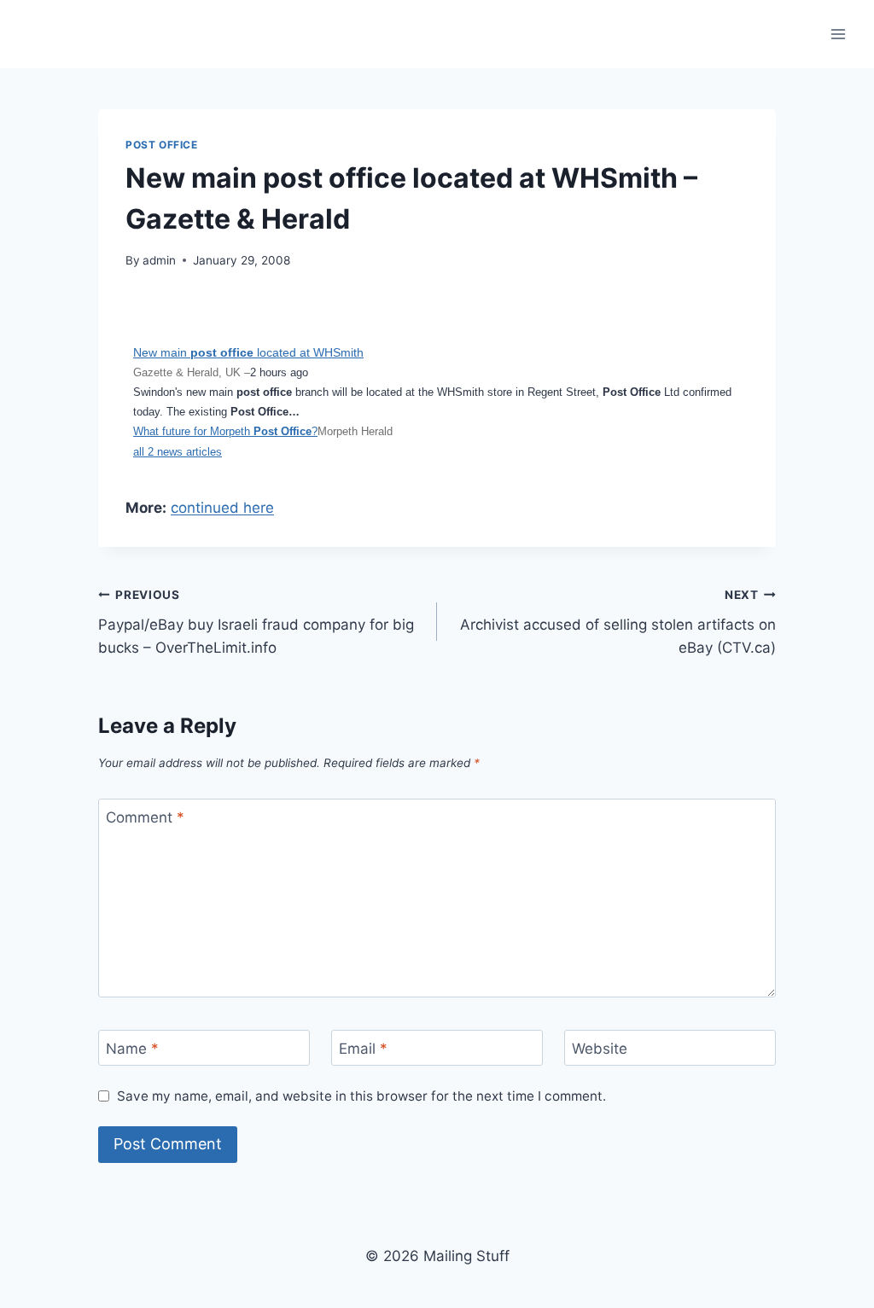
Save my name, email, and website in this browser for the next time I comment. (361, 1096)
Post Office (161, 144)
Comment (145, 817)
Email (363, 1048)
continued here (222, 507)
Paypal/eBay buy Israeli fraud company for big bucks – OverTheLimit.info (256, 622)
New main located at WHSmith (248, 352)
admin (159, 260)
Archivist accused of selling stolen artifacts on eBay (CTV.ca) (618, 622)
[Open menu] (838, 33)
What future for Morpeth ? (225, 431)
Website (599, 1048)
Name (132, 1048)
